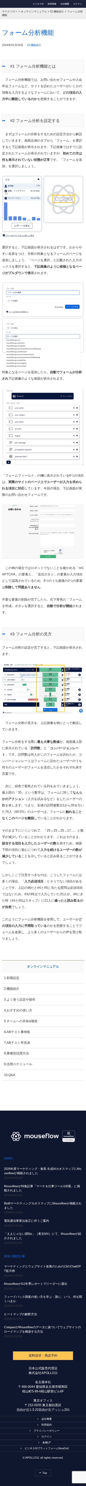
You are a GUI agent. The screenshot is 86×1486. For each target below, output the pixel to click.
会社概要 (64, 4)
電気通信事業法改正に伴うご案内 (26, 1220)
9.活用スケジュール (18, 1064)
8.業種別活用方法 (16, 1053)
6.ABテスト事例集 (17, 1032)
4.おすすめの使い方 (18, 1010)
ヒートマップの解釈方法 (20, 1314)
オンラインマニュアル (43, 966)
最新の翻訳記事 (14, 1256)
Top (44, 1472)
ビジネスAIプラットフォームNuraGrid (47, 1448)
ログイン (77, 4)
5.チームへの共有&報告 (21, 1021)
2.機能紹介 (11, 988)
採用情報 (52, 4)
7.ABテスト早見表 (17, 1042)
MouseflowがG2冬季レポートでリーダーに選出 (35, 1283)
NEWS (8, 1158)
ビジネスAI (38, 4)
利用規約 (46, 1424)
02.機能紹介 (34, 45)
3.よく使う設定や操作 (19, 999)
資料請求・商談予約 (43, 1355)
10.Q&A (9, 1075)
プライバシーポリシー (47, 1430)
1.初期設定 (11, 978)
